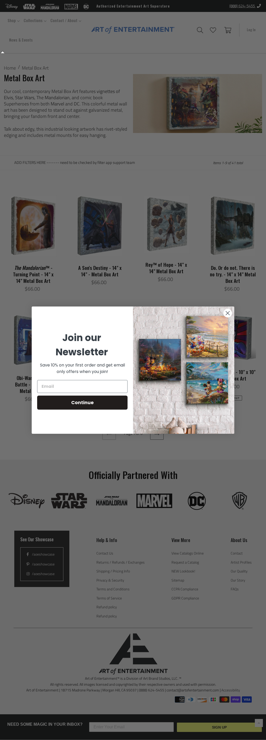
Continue (82, 402)
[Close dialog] (227, 313)
